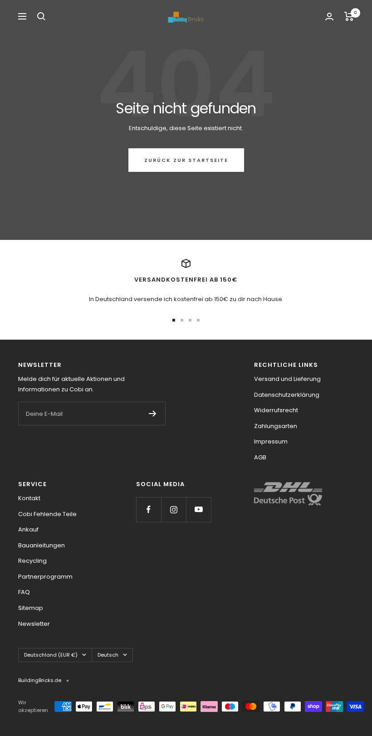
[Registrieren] (153, 413)
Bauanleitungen (41, 545)
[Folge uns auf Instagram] (173, 509)
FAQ (24, 592)
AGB (260, 457)
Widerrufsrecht (276, 410)
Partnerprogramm (45, 576)
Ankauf (28, 529)
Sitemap (30, 608)
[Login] (329, 16)
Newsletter (34, 623)
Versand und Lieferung (287, 379)
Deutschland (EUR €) (51, 654)
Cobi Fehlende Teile (47, 514)
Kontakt (29, 498)
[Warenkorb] (349, 16)
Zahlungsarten (275, 426)
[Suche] (41, 16)
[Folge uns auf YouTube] (198, 509)
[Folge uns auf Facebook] (148, 509)
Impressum (271, 441)
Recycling (32, 560)
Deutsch (108, 654)
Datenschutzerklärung (286, 394)
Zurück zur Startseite (186, 160)
